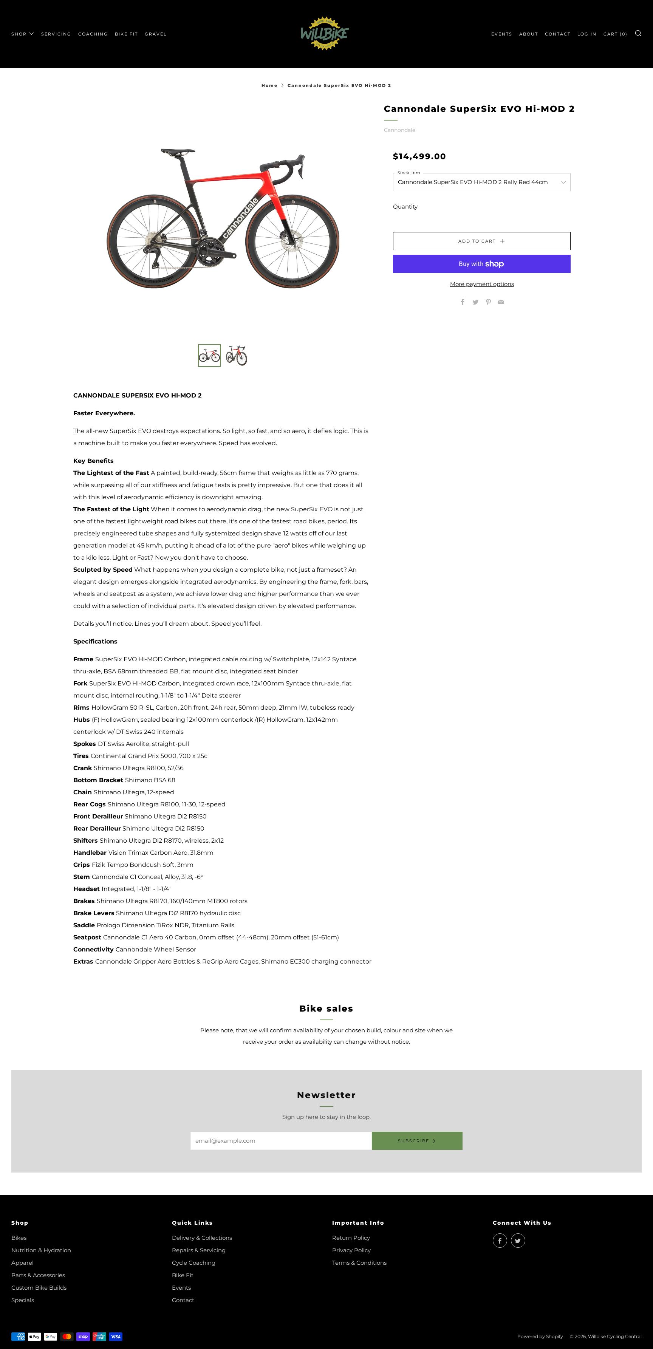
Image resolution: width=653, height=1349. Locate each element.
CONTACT (558, 34)
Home (270, 85)
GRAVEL (156, 34)
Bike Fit (182, 1275)
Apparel (22, 1262)
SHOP (19, 34)
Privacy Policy (351, 1250)
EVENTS (501, 34)
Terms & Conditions (359, 1262)
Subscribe (413, 1140)
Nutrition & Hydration (41, 1250)
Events (181, 1287)
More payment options (482, 284)
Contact (183, 1300)
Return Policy (351, 1237)
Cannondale (399, 130)
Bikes (18, 1237)
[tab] (209, 355)
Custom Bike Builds (39, 1287)
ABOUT (528, 34)
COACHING (93, 34)
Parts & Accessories (38, 1275)
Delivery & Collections (202, 1237)
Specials (22, 1300)
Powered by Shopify (540, 1336)
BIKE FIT (126, 34)
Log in (587, 34)
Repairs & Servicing (199, 1250)
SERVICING (56, 34)
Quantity (405, 206)
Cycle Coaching (193, 1262)
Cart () (615, 34)
